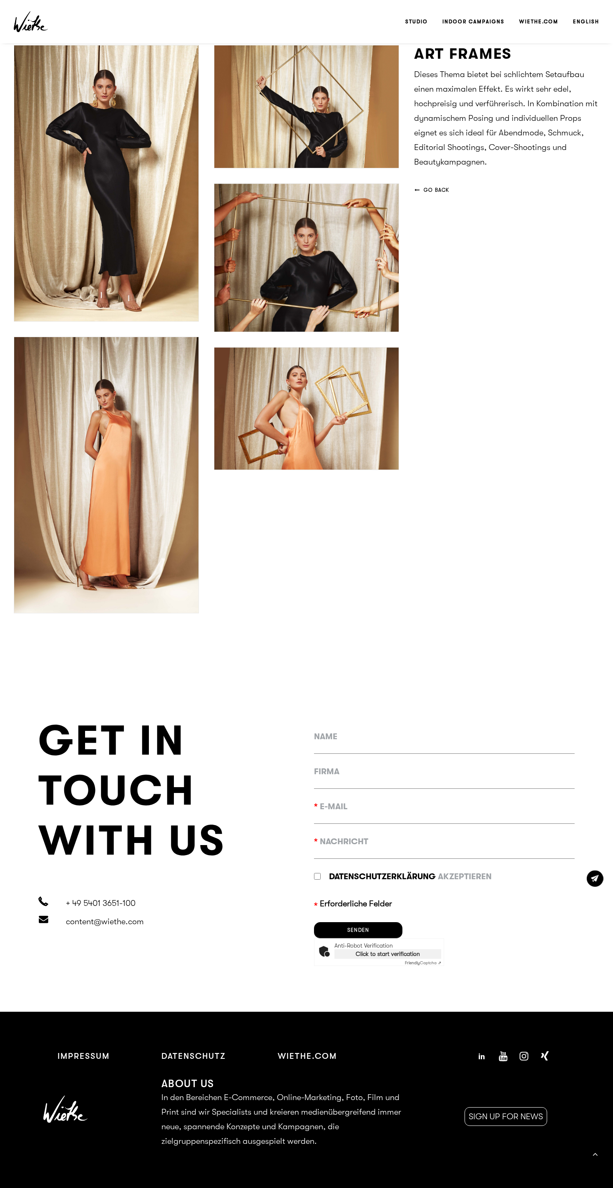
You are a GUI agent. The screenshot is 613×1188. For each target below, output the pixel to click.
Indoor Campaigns (473, 22)
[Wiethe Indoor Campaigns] (31, 21)
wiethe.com (538, 22)
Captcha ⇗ (423, 962)
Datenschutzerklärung (382, 876)
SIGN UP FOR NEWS (506, 1116)
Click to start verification (388, 953)
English (586, 21)
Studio (416, 22)
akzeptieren (410, 876)
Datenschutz (193, 1056)
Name (325, 736)
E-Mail (331, 806)
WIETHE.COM (307, 1056)
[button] (482, 1058)
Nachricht (341, 841)
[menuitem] (419, 21)
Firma (326, 771)
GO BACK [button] (436, 190)
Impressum (84, 1056)
